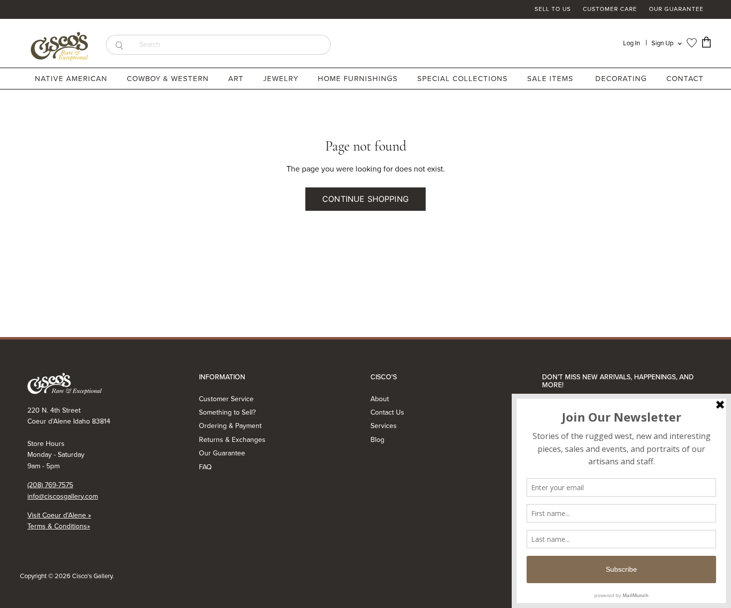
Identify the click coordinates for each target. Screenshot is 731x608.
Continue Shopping (365, 199)
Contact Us (387, 412)
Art (237, 78)
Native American (72, 78)
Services (383, 426)
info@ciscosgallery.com (62, 496)
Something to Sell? (227, 412)
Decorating (622, 78)
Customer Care (610, 9)
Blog (377, 439)
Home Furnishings (359, 78)
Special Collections (463, 78)
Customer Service (226, 399)
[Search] (119, 45)
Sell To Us (553, 9)
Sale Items (550, 78)
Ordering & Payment (230, 426)
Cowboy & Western (169, 78)
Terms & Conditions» (58, 526)
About (379, 399)
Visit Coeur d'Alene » (59, 515)
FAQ (205, 467)
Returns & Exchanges (232, 439)
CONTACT (685, 78)
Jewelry (282, 78)
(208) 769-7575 (50, 485)
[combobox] (231, 45)
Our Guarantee (676, 9)
